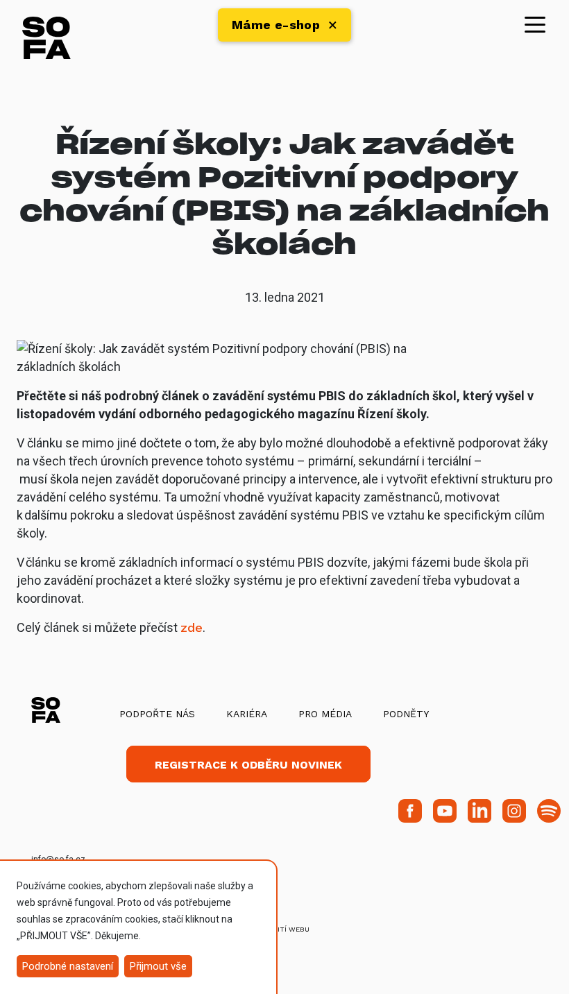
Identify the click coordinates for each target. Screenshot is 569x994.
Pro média (325, 713)
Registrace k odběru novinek (248, 764)
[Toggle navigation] (535, 24)
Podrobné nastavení (67, 966)
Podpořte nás (157, 713)
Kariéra (246, 713)
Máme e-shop (276, 24)
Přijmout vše (158, 966)
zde (191, 627)
